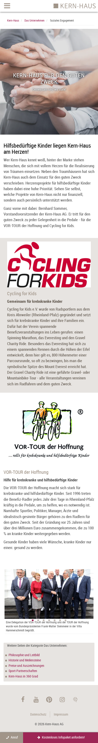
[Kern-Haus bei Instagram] (62, 699)
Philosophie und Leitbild (24, 655)
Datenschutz (38, 714)
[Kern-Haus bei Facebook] (22, 699)
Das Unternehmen (34, 20)
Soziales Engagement (62, 20)
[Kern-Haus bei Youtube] (36, 699)
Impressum (61, 714)
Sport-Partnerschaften (23, 670)
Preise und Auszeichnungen (26, 665)
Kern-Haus (13, 20)
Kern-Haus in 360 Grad (23, 676)
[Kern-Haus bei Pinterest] (49, 699)
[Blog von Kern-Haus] (75, 699)
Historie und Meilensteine (25, 660)
